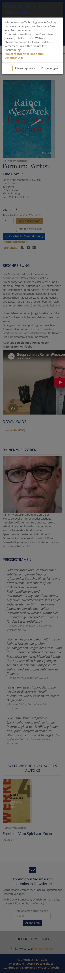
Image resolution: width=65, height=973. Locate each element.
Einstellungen (49, 68)
